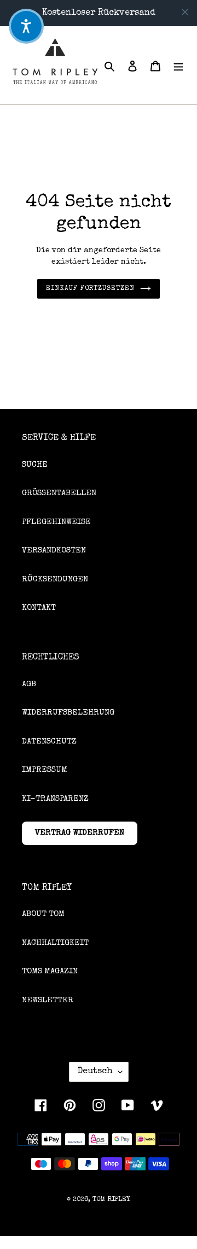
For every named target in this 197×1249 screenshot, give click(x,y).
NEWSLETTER (47, 1000)
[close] (185, 12)
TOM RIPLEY (111, 1200)
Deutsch (95, 1071)
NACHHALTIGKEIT (55, 943)
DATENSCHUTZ (49, 741)
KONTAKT (39, 608)
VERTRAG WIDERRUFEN (79, 833)
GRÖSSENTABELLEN (59, 493)
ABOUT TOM (43, 914)
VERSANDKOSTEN (54, 550)
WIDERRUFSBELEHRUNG (68, 713)
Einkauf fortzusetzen (90, 288)
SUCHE (35, 465)
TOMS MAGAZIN (50, 971)
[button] (26, 26)
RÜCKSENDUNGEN (55, 579)
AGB (29, 684)
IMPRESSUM (44, 770)
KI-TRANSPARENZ (55, 799)
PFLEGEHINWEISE (56, 522)
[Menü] (178, 65)
